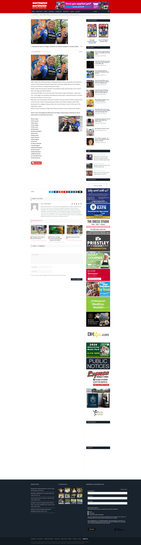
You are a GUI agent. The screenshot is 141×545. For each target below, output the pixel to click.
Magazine (66, 11)
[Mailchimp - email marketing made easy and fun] (119, 530)
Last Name (90, 501)
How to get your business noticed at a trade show (41, 498)
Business (51, 11)
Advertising (33, 538)
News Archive (40, 538)
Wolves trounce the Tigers (74, 237)
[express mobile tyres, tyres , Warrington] (98, 387)
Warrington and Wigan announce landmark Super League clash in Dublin (56, 238)
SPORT (45, 11)
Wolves (48, 14)
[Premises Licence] (98, 369)
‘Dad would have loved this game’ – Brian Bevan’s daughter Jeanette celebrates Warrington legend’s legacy (102, 158)
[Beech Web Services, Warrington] (98, 311)
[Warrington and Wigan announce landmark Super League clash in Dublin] (57, 230)
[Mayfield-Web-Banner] (98, 202)
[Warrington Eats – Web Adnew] (98, 218)
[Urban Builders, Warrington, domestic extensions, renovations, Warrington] (98, 392)
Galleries (70, 538)
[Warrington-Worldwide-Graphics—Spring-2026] (98, 268)
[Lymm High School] (98, 407)
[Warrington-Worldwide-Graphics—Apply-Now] (82, 8)
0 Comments (37, 163)
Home (41, 14)
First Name (90, 496)
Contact (79, 538)
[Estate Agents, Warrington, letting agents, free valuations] (98, 280)
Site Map (75, 538)
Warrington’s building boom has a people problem (41, 493)
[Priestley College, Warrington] (98, 251)
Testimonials (57, 538)
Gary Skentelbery (36, 51)
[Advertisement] (56, 176)
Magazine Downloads (48, 538)
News (33, 11)
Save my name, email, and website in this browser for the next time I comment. (49, 275)
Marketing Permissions (93, 507)
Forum (72, 11)
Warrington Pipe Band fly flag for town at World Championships (102, 166)
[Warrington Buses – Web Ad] (98, 296)
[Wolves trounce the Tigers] (74, 230)
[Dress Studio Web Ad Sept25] (98, 233)
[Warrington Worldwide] (40, 5)
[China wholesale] (98, 341)
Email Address (91, 491)
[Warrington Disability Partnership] (98, 417)
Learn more (90, 523)
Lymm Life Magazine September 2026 (103, 40)
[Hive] (98, 326)
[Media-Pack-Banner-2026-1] (98, 357)
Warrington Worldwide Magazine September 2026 (92, 41)
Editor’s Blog (64, 538)
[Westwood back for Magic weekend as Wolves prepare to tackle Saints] (56, 31)
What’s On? (39, 11)
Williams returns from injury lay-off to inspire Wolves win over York (101, 173)
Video (88, 150)
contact (77, 11)
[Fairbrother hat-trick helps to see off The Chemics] (39, 230)
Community (58, 11)
